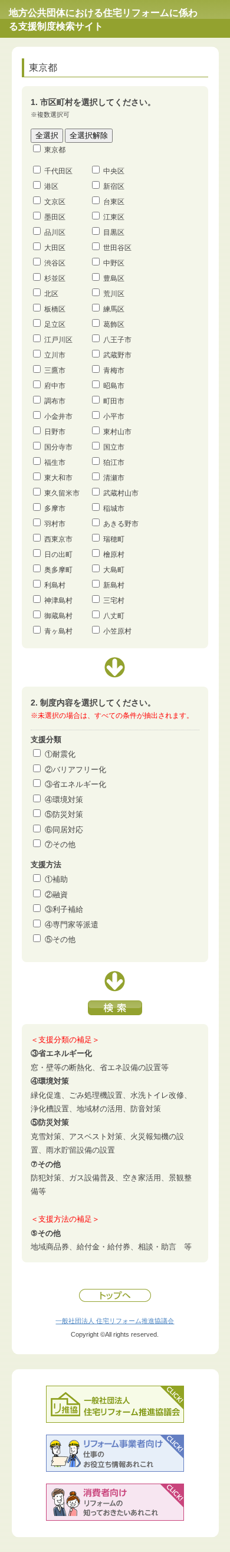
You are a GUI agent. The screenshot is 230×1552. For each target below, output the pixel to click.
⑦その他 (60, 844)
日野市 (54, 432)
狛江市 (113, 462)
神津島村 (58, 600)
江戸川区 (58, 340)
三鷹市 (54, 370)
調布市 (54, 401)
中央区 (113, 171)
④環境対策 (64, 799)
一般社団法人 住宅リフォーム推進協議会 (114, 1320)
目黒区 (113, 232)
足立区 (54, 324)
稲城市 (113, 508)
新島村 (113, 585)
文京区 (54, 202)
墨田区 (54, 217)
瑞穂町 (113, 539)
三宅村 (113, 600)
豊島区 (113, 278)
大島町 (113, 570)
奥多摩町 (58, 570)
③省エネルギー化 (75, 784)
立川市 (54, 355)
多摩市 (54, 508)
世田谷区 (117, 248)
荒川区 (113, 294)
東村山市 (117, 432)
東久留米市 (62, 493)
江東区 (113, 217)
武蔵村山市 (121, 493)
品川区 (54, 232)
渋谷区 (54, 263)
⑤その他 (60, 939)
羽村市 (54, 524)
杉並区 (54, 278)
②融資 (56, 894)
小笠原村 (117, 631)
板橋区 (54, 309)
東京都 (54, 150)
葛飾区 (113, 324)
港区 (51, 186)
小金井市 (58, 416)
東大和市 (58, 478)
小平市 (113, 416)
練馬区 (113, 309)
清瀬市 (113, 478)
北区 (51, 294)
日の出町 (58, 554)
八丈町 (113, 616)
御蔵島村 (58, 616)
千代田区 (58, 171)
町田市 (113, 401)
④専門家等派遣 (71, 924)
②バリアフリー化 (75, 769)
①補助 (56, 879)
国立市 (113, 447)
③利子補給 (64, 909)
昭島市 (113, 386)
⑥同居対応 (64, 829)
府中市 (54, 386)
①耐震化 (60, 754)
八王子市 (117, 340)
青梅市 (113, 370)
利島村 (54, 585)
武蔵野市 (117, 355)
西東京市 (58, 539)
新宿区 (113, 186)
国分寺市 (58, 447)
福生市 (54, 462)
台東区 (113, 202)
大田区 (54, 248)
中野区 (113, 263)
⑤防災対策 (64, 814)
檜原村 (113, 554)
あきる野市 (121, 524)
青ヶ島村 (58, 631)
